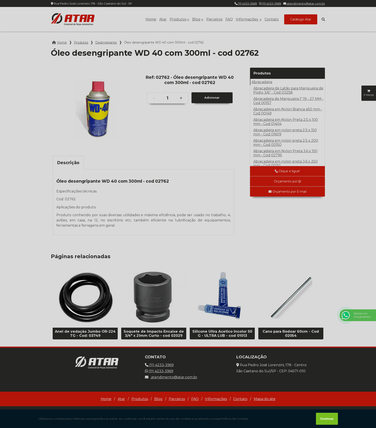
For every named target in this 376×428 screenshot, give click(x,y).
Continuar (327, 418)
